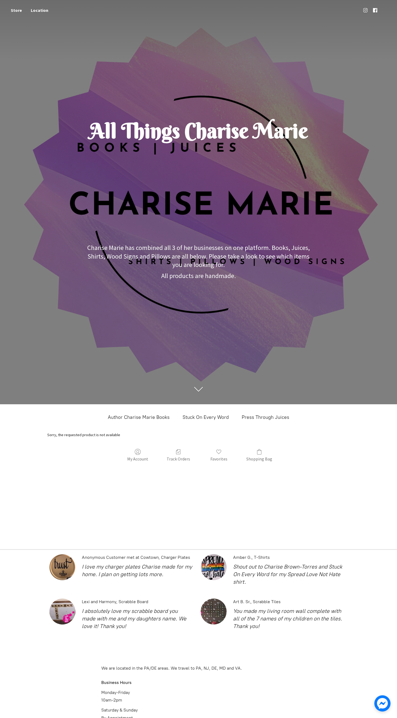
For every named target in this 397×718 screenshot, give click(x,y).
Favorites (218, 459)
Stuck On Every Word (206, 417)
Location (39, 10)
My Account (137, 459)
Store (16, 10)
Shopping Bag (259, 459)
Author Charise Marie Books (139, 417)
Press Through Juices (265, 417)
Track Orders (178, 459)
